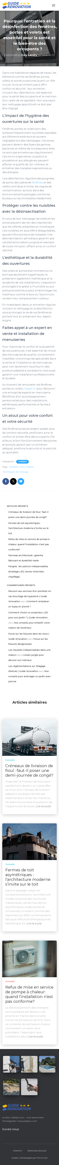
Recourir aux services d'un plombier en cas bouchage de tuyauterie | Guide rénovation (29, 596)
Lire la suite (43, 806)
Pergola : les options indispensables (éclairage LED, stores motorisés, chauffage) (28, 571)
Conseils (22, 462)
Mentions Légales (36, 1151)
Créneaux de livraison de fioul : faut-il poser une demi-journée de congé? (29, 770)
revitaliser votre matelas (21, 466)
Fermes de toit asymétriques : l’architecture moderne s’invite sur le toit (28, 528)
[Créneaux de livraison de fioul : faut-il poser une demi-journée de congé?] (29, 737)
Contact (17, 1151)
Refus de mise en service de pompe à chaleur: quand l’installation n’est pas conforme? (28, 544)
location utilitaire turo (13, 1117)
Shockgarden (9, 1121)
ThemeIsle (42, 1157)
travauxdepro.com (27, 1121)
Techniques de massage (15, 471)
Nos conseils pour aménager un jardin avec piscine (29, 676)
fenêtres (37, 182)
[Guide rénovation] (17, 5)
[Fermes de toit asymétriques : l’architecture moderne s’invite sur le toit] (29, 841)
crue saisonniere (35, 1117)
